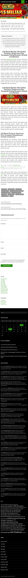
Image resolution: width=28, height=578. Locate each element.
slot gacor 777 (5, 190)
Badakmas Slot (9, 483)
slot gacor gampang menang (16, 190)
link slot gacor (4, 513)
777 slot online (4, 504)
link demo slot (17, 510)
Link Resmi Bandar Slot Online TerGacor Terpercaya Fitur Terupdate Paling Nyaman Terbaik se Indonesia (14, 39)
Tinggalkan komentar (20, 31)
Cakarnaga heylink (8, 468)
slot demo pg (11, 189)
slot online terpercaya (5, 529)
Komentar (3, 223)
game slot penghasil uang (21, 507)
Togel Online (3, 304)
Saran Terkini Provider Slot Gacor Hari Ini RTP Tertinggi (13, 208)
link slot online (16, 514)
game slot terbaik (20, 508)
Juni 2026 (3, 281)
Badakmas (10, 388)
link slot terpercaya (15, 516)
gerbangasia (5, 447)
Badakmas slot (4, 403)
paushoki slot (8, 393)
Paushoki (3, 155)
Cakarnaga (5, 376)
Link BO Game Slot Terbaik (8, 2)
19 (10, 329)
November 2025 (4, 290)
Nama (2, 242)
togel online (24, 532)
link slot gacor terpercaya (7, 514)
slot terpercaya (19, 194)
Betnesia (3, 398)
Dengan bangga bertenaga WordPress (8, 576)
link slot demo (17, 511)
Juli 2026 (3, 280)
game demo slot (3, 507)
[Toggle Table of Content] (24, 36)
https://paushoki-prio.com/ (7, 383)
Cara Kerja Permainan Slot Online (8, 344)
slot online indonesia (20, 525)
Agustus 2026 (4, 278)
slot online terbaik (21, 528)
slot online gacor (12, 525)
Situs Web (3, 254)
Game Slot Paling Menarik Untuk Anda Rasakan (11, 203)
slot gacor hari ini (6, 192)
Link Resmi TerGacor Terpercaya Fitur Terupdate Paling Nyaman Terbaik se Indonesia (15, 46)
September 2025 (4, 293)
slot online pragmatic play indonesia (9, 528)
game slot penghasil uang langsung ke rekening (9, 508)
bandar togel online (14, 504)
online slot (22, 516)
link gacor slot (4, 511)
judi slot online (4, 510)
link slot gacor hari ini (13, 513)
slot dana (4, 189)
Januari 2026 (4, 287)
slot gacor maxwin (16, 192)
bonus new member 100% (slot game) (12, 506)
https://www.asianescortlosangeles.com (13, 457)
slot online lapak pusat (6, 526)
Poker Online (4, 301)
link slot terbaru (5, 516)
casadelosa (11, 31)
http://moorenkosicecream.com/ (10, 425)
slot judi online (4, 525)
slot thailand (5, 196)
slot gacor (18, 189)
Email (2, 248)
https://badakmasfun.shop (11, 435)
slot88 (11, 196)
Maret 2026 (3, 285)
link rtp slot (10, 511)
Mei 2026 (3, 282)
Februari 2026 (4, 286)
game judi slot (8, 507)
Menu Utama (26, 1)
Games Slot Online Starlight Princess (9, 347)
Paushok (7, 366)
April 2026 (3, 284)
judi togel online (11, 510)
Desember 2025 (4, 289)
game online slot (14, 507)
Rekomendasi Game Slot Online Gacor (9, 349)
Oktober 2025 (4, 291)
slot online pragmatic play (16, 526)
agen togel (9, 504)
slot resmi (4, 194)
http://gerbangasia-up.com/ (9, 430)
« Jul (2, 335)
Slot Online (3, 21)
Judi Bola (3, 300)
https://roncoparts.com (6, 408)
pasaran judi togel (4, 518)
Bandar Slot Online (11, 59)
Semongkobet (6, 493)
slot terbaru (11, 194)
